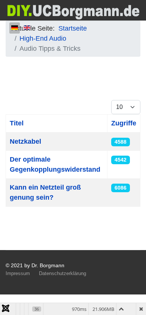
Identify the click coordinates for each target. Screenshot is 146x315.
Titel (17, 123)
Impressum (18, 273)
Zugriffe (123, 123)
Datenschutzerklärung (62, 273)
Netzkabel (25, 141)
